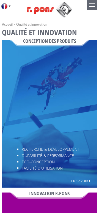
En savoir (80, 181)
